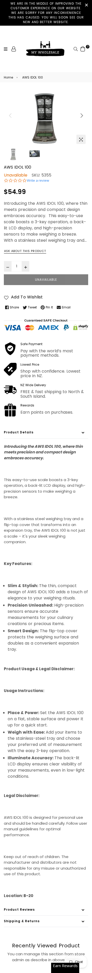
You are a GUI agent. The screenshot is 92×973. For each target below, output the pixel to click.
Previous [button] (10, 115)
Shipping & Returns (22, 921)
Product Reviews (19, 909)
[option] (46, 118)
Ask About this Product (25, 251)
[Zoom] (81, 139)
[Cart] (82, 49)
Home (8, 77)
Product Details (18, 432)
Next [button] (82, 115)
